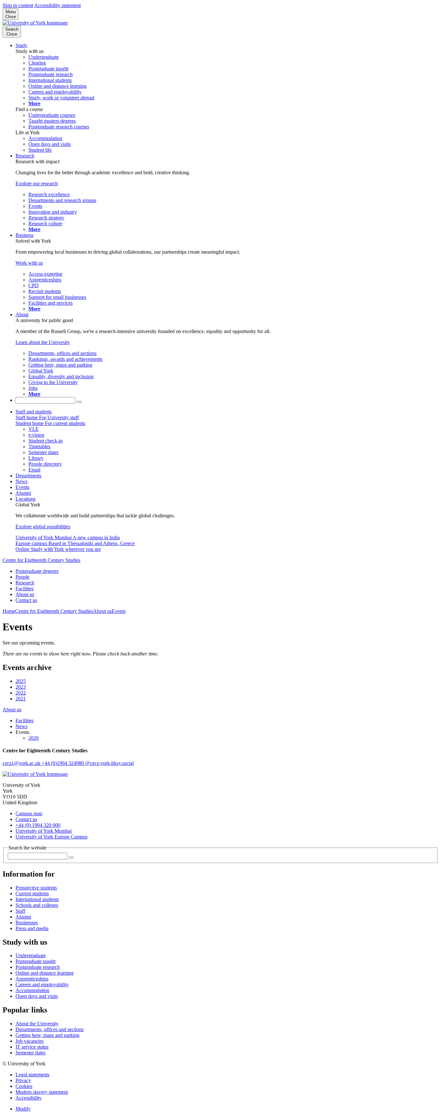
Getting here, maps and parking (47, 1035)
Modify (23, 1109)
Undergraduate (30, 955)
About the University (36, 1023)
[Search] (79, 402)
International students (37, 899)
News (21, 481)
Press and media (31, 928)
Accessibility (28, 1098)
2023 (20, 687)
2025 (20, 681)
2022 (20, 693)
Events (22, 487)
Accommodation (32, 990)
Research (24, 155)
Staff (20, 911)
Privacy (23, 1080)
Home (9, 611)
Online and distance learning (44, 973)
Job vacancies (29, 1041)
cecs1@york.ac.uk (22, 763)
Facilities (24, 588)
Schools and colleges (36, 905)
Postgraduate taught (35, 961)
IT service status (31, 1047)
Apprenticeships (31, 978)
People (22, 577)
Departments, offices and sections (49, 1029)
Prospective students (36, 887)
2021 (20, 698)
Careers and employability (42, 984)
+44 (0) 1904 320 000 (37, 825)
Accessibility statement (57, 5)
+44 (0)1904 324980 (63, 763)
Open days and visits (36, 996)
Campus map (28, 813)
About (21, 314)
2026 (33, 738)
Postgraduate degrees (36, 571)
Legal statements (32, 1074)
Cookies (23, 1086)
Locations (25, 499)
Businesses (26, 922)
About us (24, 594)
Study (21, 45)
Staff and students (33, 411)
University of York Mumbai (43, 831)
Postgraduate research (37, 967)
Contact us (26, 600)
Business (24, 235)
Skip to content (18, 5)
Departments (28, 475)
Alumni (23, 493)
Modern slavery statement (41, 1092)
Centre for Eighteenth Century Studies (41, 560)
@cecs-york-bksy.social (109, 763)
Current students (32, 893)
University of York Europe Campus (51, 836)
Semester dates (30, 1052)
